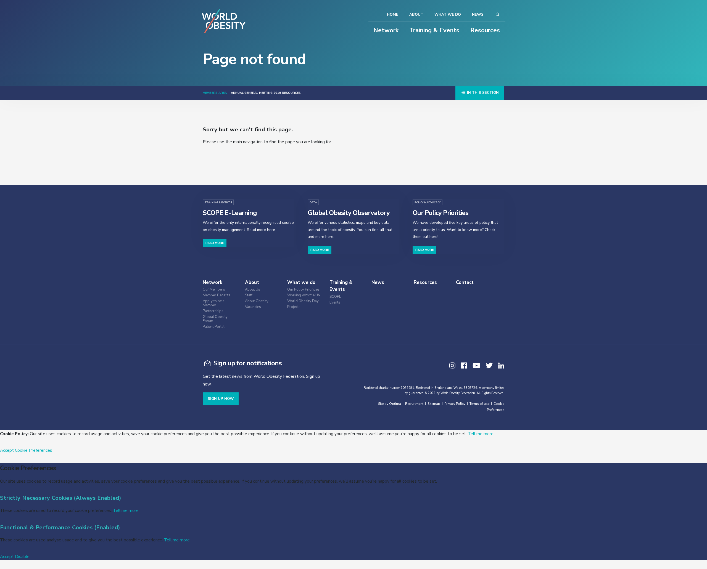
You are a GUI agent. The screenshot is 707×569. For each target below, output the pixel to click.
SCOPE (335, 297)
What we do (447, 14)
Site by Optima (389, 404)
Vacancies (253, 307)
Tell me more (481, 434)
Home (392, 14)
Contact (465, 282)
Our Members (214, 290)
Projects (293, 307)
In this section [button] (482, 92)
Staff (248, 295)
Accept (7, 450)
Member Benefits (216, 295)
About (416, 14)
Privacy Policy (454, 404)
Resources (485, 30)
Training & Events (434, 30)
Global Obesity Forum (215, 319)
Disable (22, 556)
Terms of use (479, 404)
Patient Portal (214, 327)
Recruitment (414, 404)
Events (334, 303)
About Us (252, 290)
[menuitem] (222, 289)
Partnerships (213, 311)
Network (386, 30)
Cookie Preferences (33, 450)
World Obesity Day (303, 301)
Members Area (215, 93)
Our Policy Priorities (303, 290)
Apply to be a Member (214, 303)
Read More (214, 243)
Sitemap (434, 404)
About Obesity (256, 301)
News (478, 14)
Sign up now (221, 398)
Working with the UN (303, 295)
